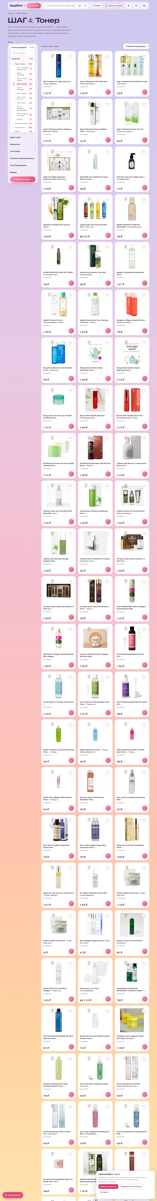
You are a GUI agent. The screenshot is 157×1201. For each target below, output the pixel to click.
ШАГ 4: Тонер (22, 84)
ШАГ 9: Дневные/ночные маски (22, 108)
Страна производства (22, 158)
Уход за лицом (20, 64)
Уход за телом (20, 127)
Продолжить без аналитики (131, 1186)
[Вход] (129, 6)
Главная (11, 13)
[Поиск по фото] (80, 6)
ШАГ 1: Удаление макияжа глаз (23, 69)
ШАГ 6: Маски (21, 93)
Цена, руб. (15, 137)
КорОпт (16, 5)
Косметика (16, 58)
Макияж (17, 131)
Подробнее (112, 1182)
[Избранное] (136, 6)
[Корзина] (144, 6)
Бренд (13, 172)
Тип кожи (15, 151)
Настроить (104, 1192)
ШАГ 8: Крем (21, 103)
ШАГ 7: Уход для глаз (21, 98)
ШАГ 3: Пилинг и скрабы (22, 79)
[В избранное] (70, 56)
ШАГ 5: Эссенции (20, 89)
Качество (15, 144)
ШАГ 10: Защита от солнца (22, 115)
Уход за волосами (21, 123)
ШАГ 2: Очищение (20, 74)
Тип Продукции (18, 165)
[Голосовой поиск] (85, 6)
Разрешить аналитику (108, 1186)
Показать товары (22, 179)
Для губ (20, 119)
